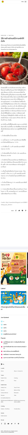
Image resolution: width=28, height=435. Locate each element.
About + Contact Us (18, 371)
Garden (2, 380)
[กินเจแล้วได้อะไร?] (13, 268)
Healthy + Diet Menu (5, 409)
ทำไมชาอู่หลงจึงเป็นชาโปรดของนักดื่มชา (13, 308)
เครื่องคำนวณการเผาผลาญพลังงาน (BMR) (19, 401)
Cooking (16, 378)
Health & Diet (3, 35)
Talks (15, 395)
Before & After (17, 390)
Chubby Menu (17, 409)
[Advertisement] (14, 18)
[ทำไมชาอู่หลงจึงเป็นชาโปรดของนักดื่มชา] (13, 297)
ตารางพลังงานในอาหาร (5, 398)
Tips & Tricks (11, 35)
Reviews (2, 395)
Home (2, 371)
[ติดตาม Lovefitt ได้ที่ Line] (18, 423)
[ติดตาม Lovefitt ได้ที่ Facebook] (2, 423)
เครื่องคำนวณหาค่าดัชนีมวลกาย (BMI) (7, 401)
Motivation (16, 393)
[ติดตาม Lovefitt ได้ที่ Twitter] (11, 423)
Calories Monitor (4, 393)
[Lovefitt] (6, 1)
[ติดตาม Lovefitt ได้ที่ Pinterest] (15, 423)
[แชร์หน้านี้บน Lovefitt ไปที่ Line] (22, 210)
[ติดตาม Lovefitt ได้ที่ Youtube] (8, 423)
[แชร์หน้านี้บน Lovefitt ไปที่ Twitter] (19, 210)
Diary (15, 380)
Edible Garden (4, 416)
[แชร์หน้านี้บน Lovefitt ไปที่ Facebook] (15, 210)
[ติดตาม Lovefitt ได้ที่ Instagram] (5, 423)
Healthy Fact (3, 387)
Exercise (3, 390)
